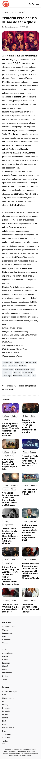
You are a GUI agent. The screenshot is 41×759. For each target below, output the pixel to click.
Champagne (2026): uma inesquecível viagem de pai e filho (9, 464)
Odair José (17, 372)
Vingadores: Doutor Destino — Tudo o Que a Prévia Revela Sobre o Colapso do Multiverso (10, 499)
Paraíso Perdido (27, 372)
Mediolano (29, 755)
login (22, 386)
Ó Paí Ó (5, 372)
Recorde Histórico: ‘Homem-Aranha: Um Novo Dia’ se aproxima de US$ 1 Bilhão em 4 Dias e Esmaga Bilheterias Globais (30, 571)
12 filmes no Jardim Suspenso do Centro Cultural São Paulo (30, 608)
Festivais (6, 711)
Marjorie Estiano (8, 369)
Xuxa (34, 376)
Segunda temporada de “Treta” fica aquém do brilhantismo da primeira (29, 426)
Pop (4, 724)
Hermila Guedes (31, 362)
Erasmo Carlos (19, 362)
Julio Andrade (13, 366)
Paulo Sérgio (7, 376)
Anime (5, 650)
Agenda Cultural (8, 627)
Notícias (5, 637)
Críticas (5, 630)
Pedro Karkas (17, 376)
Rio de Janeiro (8, 728)
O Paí (32, 369)
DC (3, 701)
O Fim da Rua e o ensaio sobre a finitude (29, 492)
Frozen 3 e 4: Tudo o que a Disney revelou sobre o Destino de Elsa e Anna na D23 (30, 461)
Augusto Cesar (7, 362)
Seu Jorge (27, 376)
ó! (10, 372)
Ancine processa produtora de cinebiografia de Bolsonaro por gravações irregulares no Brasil (29, 532)
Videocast (6, 640)
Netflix (4, 721)
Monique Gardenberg (22, 369)
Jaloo (4, 366)
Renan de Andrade (11, 27)
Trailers (5, 741)
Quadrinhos (7, 673)
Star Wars (6, 738)
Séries (5, 676)
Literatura (6, 663)
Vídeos (5, 643)
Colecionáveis (8, 698)
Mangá (5, 666)
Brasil (4, 695)
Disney (5, 705)
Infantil (5, 715)
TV (3, 744)
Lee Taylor (22, 366)
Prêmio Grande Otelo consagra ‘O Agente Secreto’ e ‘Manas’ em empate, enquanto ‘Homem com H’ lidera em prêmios (10, 575)
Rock (4, 731)
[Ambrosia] (5, 3)
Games (5, 660)
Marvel (5, 718)
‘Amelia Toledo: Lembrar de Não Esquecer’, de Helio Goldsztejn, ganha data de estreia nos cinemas (10, 536)
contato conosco (13, 755)
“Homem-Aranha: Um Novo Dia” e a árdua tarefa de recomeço (10, 608)
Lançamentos (7, 633)
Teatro (4, 679)
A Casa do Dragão (9, 691)
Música (5, 670)
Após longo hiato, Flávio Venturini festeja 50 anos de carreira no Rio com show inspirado (10, 429)
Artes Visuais (7, 653)
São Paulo (6, 734)
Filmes (5, 656)
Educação (6, 708)
